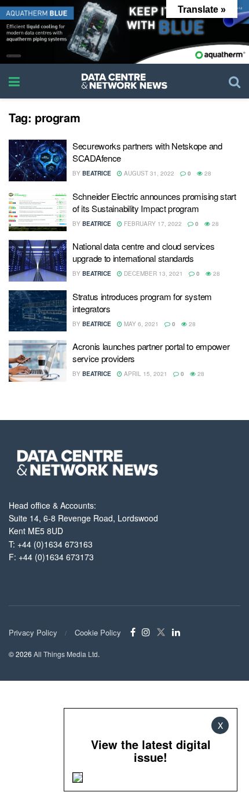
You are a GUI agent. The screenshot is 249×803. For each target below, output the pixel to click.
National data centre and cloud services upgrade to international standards (143, 252)
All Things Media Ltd (66, 654)
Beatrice (96, 173)
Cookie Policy (98, 632)
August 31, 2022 (148, 173)
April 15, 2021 (144, 374)
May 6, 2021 (140, 324)
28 (207, 173)
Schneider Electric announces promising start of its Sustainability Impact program (154, 202)
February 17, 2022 (152, 224)
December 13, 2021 (152, 273)
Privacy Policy (33, 632)
